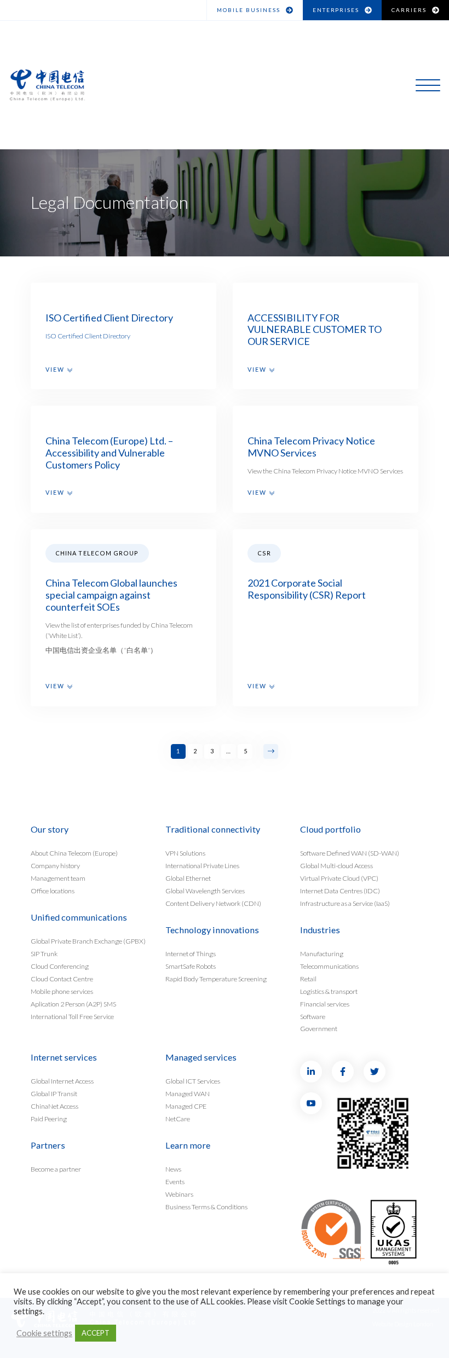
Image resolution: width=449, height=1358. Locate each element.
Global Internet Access (62, 1080)
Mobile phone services (62, 991)
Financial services (324, 1003)
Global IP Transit (54, 1093)
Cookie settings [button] (44, 1333)
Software (312, 1016)
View (56, 369)
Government (318, 1029)
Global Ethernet (188, 878)
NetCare (177, 1118)
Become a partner (56, 1168)
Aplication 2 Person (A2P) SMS (73, 1003)
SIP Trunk (44, 953)
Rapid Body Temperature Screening (216, 978)
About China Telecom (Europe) (74, 852)
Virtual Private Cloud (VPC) (339, 878)
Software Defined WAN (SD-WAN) (349, 852)
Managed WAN (187, 1093)
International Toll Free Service (72, 1016)
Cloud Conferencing (60, 966)
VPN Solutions (185, 852)
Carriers (409, 10)
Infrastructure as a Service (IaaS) (345, 903)
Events (175, 1181)
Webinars (179, 1194)
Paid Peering (49, 1118)
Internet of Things (190, 953)
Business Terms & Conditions (206, 1206)
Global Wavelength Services (205, 890)
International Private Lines (202, 865)
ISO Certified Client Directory (87, 336)
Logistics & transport (329, 991)
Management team (58, 878)
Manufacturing (321, 953)
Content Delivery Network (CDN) (213, 903)
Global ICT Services (192, 1080)
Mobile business (248, 10)
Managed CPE (185, 1106)
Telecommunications (329, 966)
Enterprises (336, 10)
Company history (55, 865)
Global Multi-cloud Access (336, 865)
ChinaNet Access (54, 1106)
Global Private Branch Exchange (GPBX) (88, 940)
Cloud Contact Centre (62, 978)
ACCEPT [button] (96, 1332)
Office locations (52, 890)
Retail (308, 978)
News (173, 1168)
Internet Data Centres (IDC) (340, 890)
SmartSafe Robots (190, 966)
